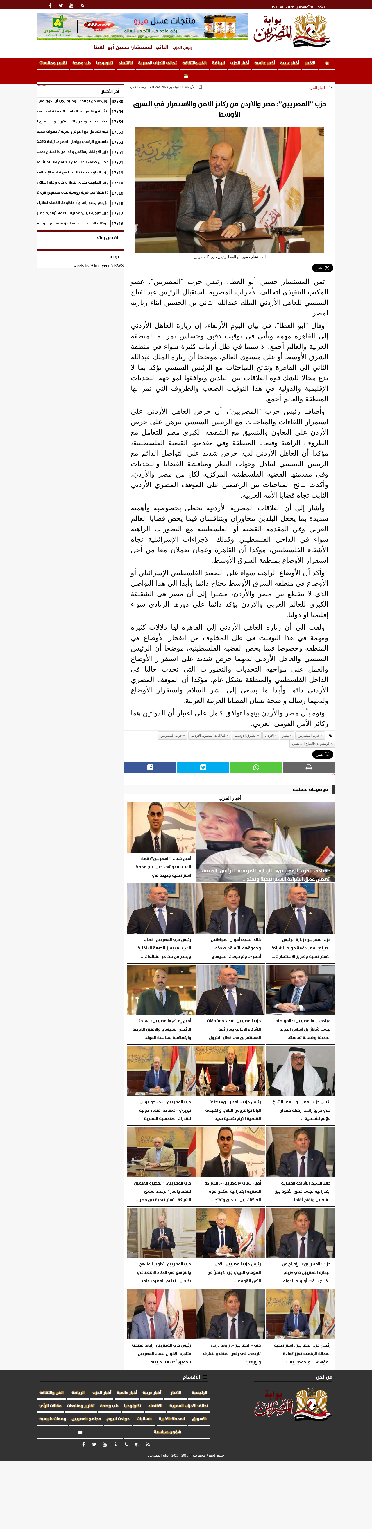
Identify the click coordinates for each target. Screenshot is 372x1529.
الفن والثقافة (194, 63)
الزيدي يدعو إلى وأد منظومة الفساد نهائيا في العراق (64, 203)
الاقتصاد (126, 63)
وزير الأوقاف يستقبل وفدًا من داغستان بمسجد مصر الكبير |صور (58, 152)
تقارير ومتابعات (53, 63)
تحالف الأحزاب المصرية (157, 63)
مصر (285, 736)
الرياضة (218, 63)
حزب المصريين (171, 736)
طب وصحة (81, 63)
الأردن (269, 736)
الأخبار (310, 63)
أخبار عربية (289, 63)
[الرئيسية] (327, 64)
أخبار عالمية (264, 63)
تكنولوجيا (104, 63)
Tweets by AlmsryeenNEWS (97, 265)
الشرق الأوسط (245, 736)
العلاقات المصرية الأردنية (208, 736)
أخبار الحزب (239, 63)
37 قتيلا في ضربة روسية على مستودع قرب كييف (70, 193)
